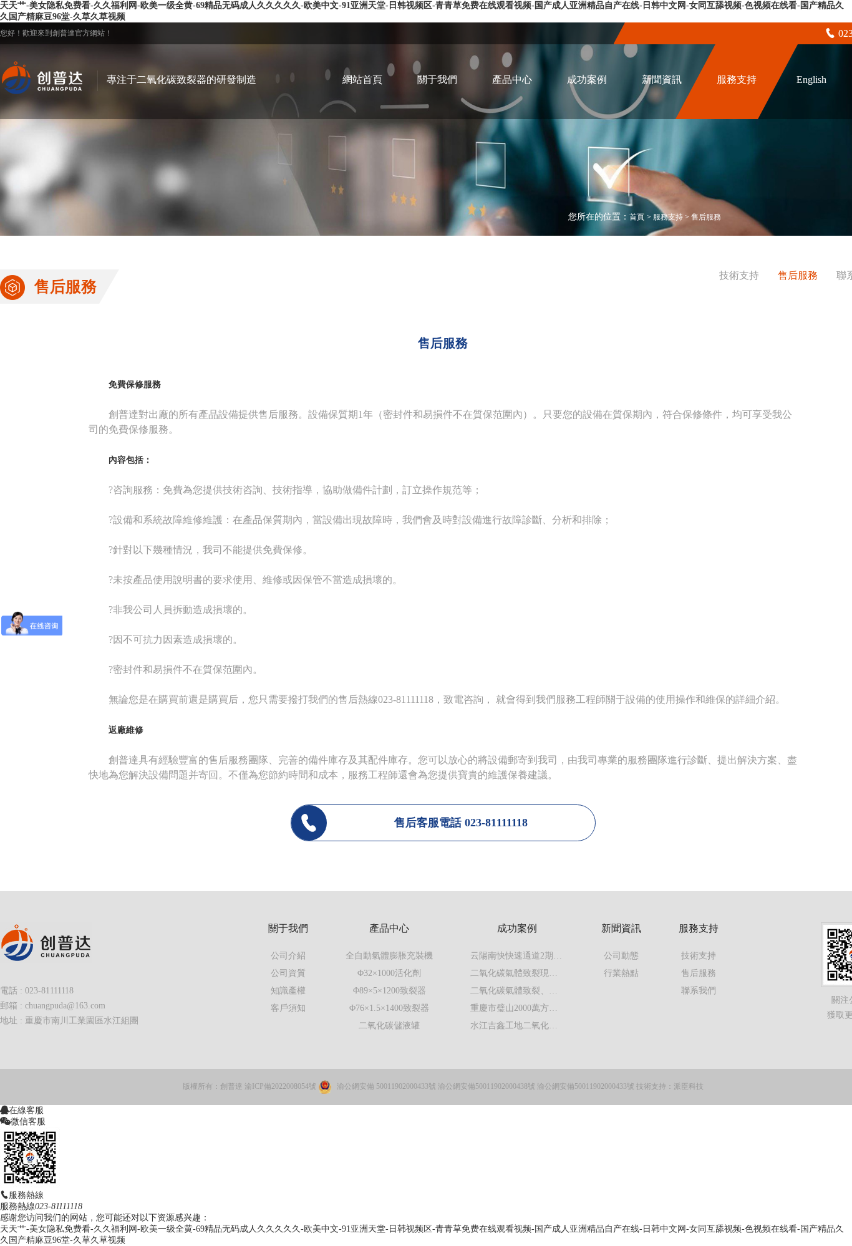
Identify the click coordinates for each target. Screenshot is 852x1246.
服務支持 (737, 79)
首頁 (636, 217)
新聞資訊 (662, 79)
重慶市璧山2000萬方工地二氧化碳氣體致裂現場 (562, 1008)
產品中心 (512, 79)
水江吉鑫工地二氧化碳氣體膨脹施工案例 (548, 1025)
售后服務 (798, 275)
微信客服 (28, 1121)
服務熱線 (26, 1194)
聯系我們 (698, 990)
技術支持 (739, 275)
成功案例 (587, 79)
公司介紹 (288, 955)
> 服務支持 (666, 217)
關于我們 (437, 79)
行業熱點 (621, 973)
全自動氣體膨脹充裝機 (389, 955)
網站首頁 (362, 79)
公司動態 (621, 955)
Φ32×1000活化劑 (389, 973)
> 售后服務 (703, 217)
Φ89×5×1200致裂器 (389, 990)
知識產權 (288, 990)
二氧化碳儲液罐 (389, 1025)
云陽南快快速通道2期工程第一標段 (538, 955)
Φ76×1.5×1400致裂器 (389, 1008)
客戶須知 (288, 1008)
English (811, 79)
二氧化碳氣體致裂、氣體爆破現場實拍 (544, 990)
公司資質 (288, 973)
